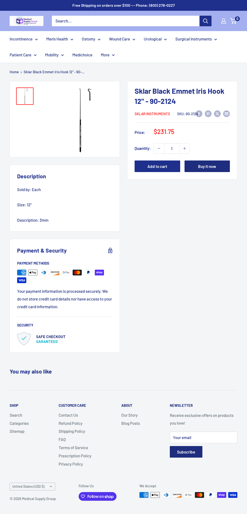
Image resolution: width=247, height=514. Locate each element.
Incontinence (21, 38)
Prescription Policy (75, 455)
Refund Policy (70, 423)
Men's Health (57, 38)
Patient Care (20, 54)
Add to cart (157, 166)
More (105, 54)
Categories (19, 423)
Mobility (52, 54)
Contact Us (68, 415)
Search (16, 415)
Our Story (129, 415)
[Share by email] (226, 113)
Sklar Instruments (152, 114)
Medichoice (82, 54)
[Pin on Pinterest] (208, 113)
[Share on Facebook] (199, 113)
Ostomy (88, 38)
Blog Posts (130, 423)
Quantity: (143, 148)
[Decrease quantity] (159, 148)
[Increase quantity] (184, 148)
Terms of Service (73, 447)
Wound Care (119, 38)
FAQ (62, 439)
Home (14, 72)
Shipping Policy (72, 431)
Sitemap (17, 431)
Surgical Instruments (193, 38)
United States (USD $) (28, 486)
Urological (153, 38)
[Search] (205, 21)
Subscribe (186, 451)
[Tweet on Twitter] (217, 113)
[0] (233, 21)
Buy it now (207, 166)
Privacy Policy (71, 463)
